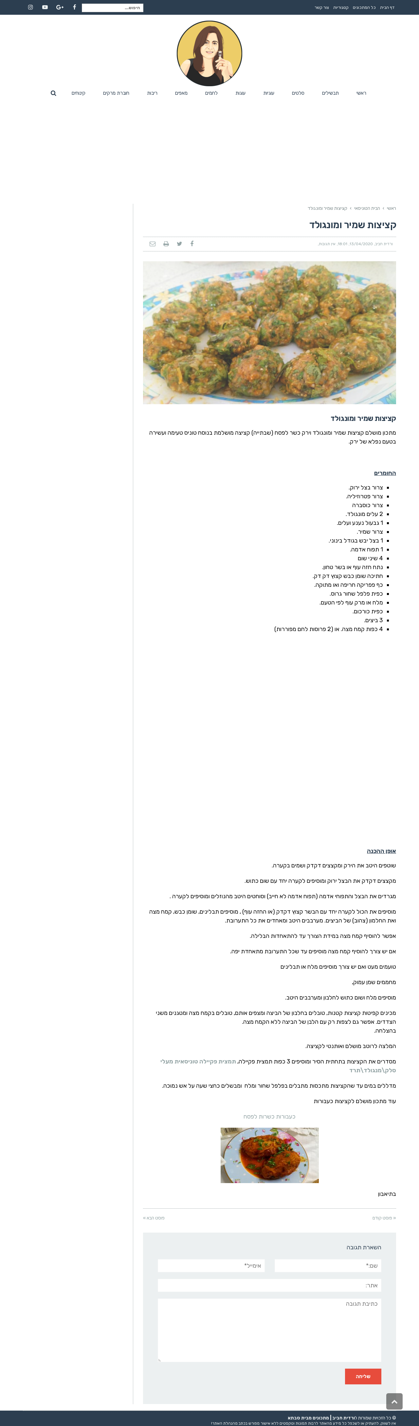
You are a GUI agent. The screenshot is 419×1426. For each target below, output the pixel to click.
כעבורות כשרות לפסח (270, 1116)
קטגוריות (341, 7)
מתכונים (321, 1418)
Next (391, 332)
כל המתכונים (364, 7)
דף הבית (387, 7)
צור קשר (322, 7)
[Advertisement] (209, 148)
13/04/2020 (361, 244)
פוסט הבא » (154, 1218)
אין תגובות (327, 244)
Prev (148, 332)
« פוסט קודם (384, 1218)
